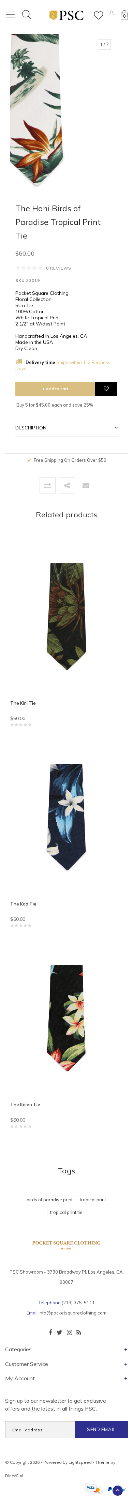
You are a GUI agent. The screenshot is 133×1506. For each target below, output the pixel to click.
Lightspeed (80, 1462)
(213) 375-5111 (78, 1302)
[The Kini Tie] (66, 619)
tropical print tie (66, 1212)
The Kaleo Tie (25, 1104)
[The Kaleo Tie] (66, 1021)
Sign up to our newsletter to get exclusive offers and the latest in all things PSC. (55, 1404)
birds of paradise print (50, 1199)
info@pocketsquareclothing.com (72, 1312)
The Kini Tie (23, 703)
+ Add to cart (55, 388)
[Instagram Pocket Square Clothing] (69, 1332)
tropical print (93, 1199)
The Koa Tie (23, 904)
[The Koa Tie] (66, 820)
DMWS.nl (14, 1475)
